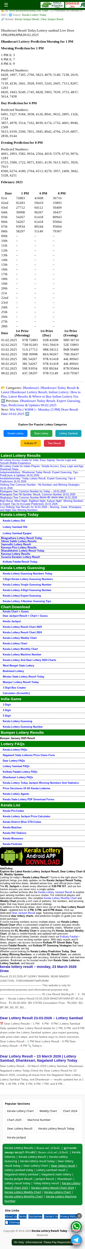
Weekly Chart (48, 1111)
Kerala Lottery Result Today (56, 1128)
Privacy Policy (68, 1216)
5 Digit (7, 715)
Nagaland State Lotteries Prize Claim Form (29, 755)
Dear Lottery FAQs (14, 760)
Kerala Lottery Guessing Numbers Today (27, 573)
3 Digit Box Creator (14, 687)
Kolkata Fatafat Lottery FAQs (20, 771)
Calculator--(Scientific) (16, 693)
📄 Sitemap (12, 1222)
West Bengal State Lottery (18, 665)
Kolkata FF (30, 443)
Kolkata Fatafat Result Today (20, 561)
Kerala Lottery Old (14, 520)
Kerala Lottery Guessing (17, 721)
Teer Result (54, 443)
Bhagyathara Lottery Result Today (21, 538)
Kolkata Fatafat (69, 936)
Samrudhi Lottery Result (16, 544)
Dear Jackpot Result (52, 19)
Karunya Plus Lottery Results (19, 547)
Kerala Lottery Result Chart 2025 (22, 626)
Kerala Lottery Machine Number (22, 654)
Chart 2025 (14, 1120)
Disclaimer (35, 1216)
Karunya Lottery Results (15, 553)
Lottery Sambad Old (15, 526)
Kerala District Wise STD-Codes (22, 821)
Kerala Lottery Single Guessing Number (27, 584)
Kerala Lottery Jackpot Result (55, 892)
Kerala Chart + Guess (16, 611)
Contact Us (51, 1216)
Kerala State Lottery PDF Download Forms (28, 799)
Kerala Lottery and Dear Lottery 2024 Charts (29, 660)
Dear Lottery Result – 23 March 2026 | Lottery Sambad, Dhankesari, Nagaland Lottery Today (38, 1058)
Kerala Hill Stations (14, 832)
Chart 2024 (70, 1111)
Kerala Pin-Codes (13, 810)
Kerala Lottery (16, 433)
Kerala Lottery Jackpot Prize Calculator (26, 816)
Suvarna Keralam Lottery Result (20, 557)
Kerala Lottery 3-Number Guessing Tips (27, 601)
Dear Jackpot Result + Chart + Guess (25, 615)
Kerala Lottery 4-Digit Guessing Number (27, 590)
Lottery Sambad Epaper (17, 533)
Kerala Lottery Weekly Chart (20, 637)
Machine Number (39, 1120)
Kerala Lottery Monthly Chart (20, 648)
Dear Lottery (41, 433)
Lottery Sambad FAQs (16, 766)
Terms (23, 1216)
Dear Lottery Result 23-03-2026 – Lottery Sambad (41, 1018)
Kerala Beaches (12, 827)
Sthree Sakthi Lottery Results (19, 541)
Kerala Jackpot (12, 621)
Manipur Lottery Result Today (21, 682)
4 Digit (7, 710)
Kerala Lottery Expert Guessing (22, 595)
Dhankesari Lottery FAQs (18, 777)
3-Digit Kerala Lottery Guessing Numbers (28, 579)
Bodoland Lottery (13, 671)
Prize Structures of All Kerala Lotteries (26, 788)
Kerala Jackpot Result (27, 19)
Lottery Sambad (68, 433)
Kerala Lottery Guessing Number (23, 726)
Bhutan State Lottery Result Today (23, 676)
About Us (11, 1216)
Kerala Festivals (12, 844)
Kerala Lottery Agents (16, 793)
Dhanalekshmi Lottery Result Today (22, 550)
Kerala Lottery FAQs (15, 749)
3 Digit (7, 704)
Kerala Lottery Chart (15, 643)
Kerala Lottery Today (34, 14)
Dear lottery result (63, 1165)
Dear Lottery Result (19, 1128)
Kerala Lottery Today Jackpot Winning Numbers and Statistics (41, 782)
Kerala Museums (13, 838)
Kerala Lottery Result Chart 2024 (22, 632)
